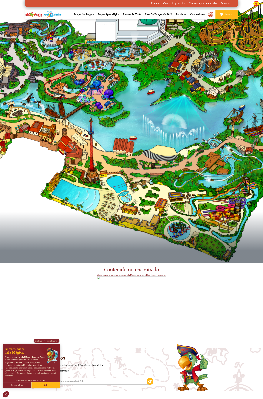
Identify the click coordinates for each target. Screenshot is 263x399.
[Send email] (150, 381)
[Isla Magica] (43, 14)
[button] (84, 14)
